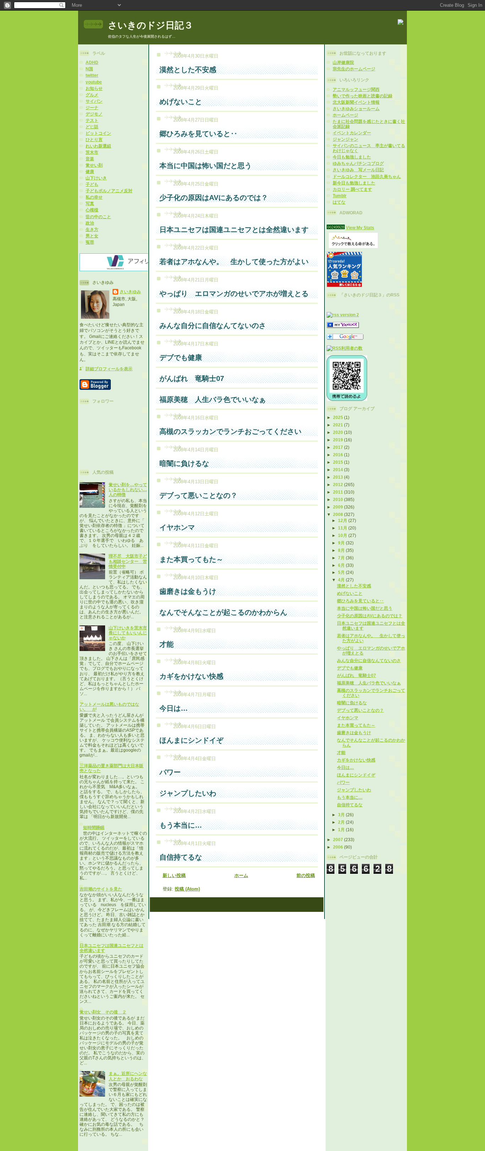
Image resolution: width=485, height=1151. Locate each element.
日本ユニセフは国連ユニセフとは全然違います (234, 229)
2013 (338, 477)
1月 (342, 829)
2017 (338, 447)
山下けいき (96, 178)
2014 (338, 469)
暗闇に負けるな (352, 702)
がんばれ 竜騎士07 (356, 675)
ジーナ (92, 107)
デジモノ (94, 114)
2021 (338, 425)
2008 (338, 514)
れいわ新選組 (98, 146)
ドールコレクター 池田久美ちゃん (367, 176)
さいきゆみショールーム (356, 108)
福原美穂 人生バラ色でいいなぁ (369, 683)
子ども (92, 184)
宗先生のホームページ (354, 68)
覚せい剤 (94, 165)
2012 (338, 484)
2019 (338, 439)
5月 (342, 572)
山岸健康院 (343, 62)
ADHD (92, 62)
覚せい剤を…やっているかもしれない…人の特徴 (128, 489)
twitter (92, 75)
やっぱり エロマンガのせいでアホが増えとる (234, 293)
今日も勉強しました (352, 157)
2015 (338, 462)
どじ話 (92, 126)
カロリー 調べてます (352, 189)
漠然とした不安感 (354, 585)
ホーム (241, 875)
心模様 (92, 210)
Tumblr (340, 195)
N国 (89, 68)
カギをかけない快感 (356, 760)
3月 (342, 814)
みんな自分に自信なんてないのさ (369, 660)
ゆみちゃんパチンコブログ (358, 163)
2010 (338, 499)
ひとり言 (94, 139)
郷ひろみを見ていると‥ (360, 600)
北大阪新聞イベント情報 (356, 102)
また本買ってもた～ (356, 725)
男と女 (92, 235)
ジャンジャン (345, 139)
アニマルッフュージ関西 (356, 89)
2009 (338, 507)
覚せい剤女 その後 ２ (103, 1012)
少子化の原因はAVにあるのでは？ (369, 615)
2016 (338, 454)
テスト (92, 120)
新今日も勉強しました (354, 183)
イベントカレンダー (352, 132)
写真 (90, 203)
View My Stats (360, 227)
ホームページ (345, 115)
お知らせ (94, 88)
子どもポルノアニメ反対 (109, 190)
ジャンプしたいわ (354, 789)
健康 (90, 171)
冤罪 (90, 242)
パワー (343, 782)
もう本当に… (350, 797)
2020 (338, 432)
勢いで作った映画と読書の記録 (362, 95)
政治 (90, 223)
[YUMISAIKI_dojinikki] (343, 326)
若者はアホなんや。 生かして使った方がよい (234, 261)
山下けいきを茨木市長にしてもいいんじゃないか (128, 632)
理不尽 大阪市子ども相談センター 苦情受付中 (128, 561)
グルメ (92, 94)
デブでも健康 (350, 668)
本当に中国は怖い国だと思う (364, 608)
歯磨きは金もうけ (354, 732)
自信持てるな (350, 804)
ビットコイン (98, 133)
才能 (341, 752)
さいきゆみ (130, 291)
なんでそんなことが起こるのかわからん (223, 612)
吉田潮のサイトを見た (101, 889)
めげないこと (350, 593)
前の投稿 (305, 875)
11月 (343, 528)
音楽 (90, 158)
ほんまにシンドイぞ (356, 775)
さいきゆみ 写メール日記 (358, 169)
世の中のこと (98, 216)
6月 (342, 565)
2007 (338, 839)
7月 (342, 557)
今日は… (345, 767)
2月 (342, 822)
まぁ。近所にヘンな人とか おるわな (128, 1076)
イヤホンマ (347, 717)
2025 (338, 417)
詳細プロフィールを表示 (109, 368)
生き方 (92, 229)
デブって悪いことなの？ (360, 710)
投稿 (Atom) (187, 889)
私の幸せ (94, 197)
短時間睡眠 (93, 827)
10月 (343, 535)
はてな (339, 202)
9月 (342, 542)
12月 (343, 520)
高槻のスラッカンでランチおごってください (230, 431)
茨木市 (92, 152)
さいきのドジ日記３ (150, 25)
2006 (338, 847)
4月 (342, 579)
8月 (342, 550)
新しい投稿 (174, 875)
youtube (94, 82)
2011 (338, 492)
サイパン (94, 101)
